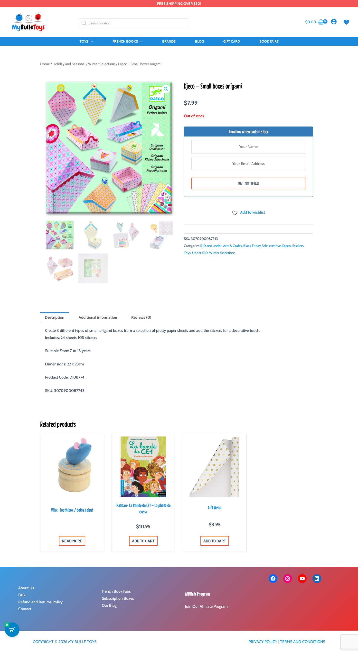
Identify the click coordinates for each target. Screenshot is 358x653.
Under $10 (200, 253)
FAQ (21, 595)
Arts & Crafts (232, 246)
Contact (24, 609)
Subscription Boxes (118, 598)
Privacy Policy (263, 641)
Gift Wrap (214, 507)
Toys (187, 253)
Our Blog (109, 605)
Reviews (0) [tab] (141, 317)
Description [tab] (54, 317)
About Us (26, 588)
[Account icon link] (334, 21)
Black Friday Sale (255, 246)
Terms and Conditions (302, 641)
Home (45, 64)
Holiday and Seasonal (69, 64)
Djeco (286, 246)
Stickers (298, 246)
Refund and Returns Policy (40, 602)
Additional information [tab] (98, 317)
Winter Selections (101, 64)
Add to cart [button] (143, 540)
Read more (72, 540)
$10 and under (211, 246)
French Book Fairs (116, 591)
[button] (90, 41)
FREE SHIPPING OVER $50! (179, 3)
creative (275, 246)
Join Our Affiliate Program (206, 606)
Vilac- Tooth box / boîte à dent (72, 510)
